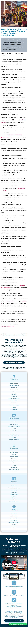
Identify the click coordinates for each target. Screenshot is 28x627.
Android (24, 301)
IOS (1, 303)
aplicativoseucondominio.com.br (8, 324)
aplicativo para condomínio (14, 134)
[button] (18, 624)
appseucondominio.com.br (7, 326)
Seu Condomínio (10, 301)
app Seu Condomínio (6, 137)
